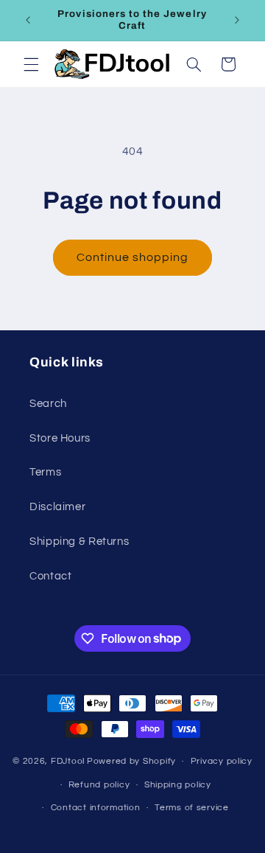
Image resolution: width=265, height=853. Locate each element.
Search (48, 403)
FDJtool (68, 761)
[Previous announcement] (28, 20)
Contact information (96, 808)
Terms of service (192, 808)
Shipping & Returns (79, 541)
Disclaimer (57, 506)
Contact (50, 576)
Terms (45, 472)
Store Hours (60, 438)
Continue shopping (133, 257)
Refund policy (99, 785)
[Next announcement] (237, 20)
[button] (31, 64)
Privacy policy (221, 761)
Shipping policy (177, 785)
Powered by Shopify (131, 761)
